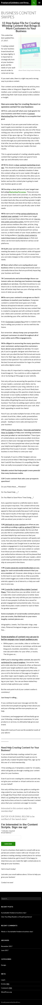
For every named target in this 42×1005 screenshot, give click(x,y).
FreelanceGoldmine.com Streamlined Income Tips (16, 2)
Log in (3, 980)
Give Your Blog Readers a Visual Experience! (16, 917)
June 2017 (4, 950)
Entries (5, 984)
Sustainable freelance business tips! (13, 913)
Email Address (6, 833)
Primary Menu (39, 2)
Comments (6, 988)
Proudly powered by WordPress (10, 1002)
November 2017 (6, 946)
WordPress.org (6, 992)
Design (3, 965)
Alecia (3, 931)
